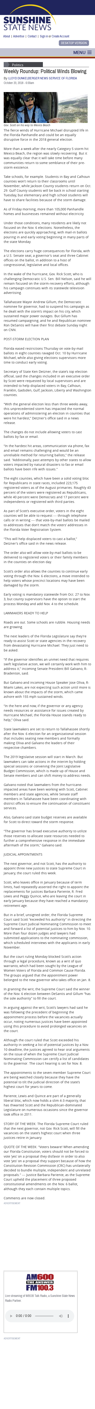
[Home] (30, 16)
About (6, 36)
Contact (32, 36)
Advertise (18, 36)
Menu (79, 52)
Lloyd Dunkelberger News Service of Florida (42, 78)
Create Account (60, 36)
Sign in (44, 36)
